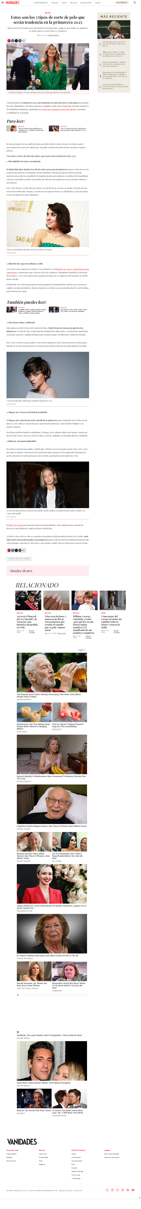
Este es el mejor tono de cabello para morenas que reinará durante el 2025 (73, 129)
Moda (64, 3)
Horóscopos (86, 3)
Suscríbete (122, 2)
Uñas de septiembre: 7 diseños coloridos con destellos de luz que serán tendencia (114, 64)
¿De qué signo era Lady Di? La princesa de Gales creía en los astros (113, 44)
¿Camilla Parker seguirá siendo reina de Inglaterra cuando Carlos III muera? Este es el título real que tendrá (32, 311)
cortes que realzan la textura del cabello (59, 109)
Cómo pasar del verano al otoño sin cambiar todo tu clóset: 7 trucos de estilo (111, 622)
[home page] (12, 2)
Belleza (73, 3)
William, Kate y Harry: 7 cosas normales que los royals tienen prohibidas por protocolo (113, 54)
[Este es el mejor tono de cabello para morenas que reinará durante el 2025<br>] (54, 128)
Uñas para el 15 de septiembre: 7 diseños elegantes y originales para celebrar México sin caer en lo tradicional (114, 75)
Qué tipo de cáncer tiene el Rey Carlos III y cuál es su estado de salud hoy (74, 310)
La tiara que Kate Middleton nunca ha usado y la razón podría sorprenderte (115, 87)
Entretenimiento (41, 3)
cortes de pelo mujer (19, 558)
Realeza (55, 3)
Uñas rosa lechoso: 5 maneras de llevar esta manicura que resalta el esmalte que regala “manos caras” (55, 623)
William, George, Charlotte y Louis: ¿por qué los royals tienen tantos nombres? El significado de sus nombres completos (83, 624)
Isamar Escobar (32, 631)
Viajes (98, 3)
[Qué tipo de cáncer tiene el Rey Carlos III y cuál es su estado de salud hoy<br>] (54, 309)
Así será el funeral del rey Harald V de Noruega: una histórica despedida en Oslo (27, 622)
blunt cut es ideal (16, 525)
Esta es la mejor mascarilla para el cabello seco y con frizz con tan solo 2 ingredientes (31, 130)
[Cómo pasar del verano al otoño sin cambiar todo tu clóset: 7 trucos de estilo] (113, 600)
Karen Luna (62, 633)
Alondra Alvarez (53, 35)
